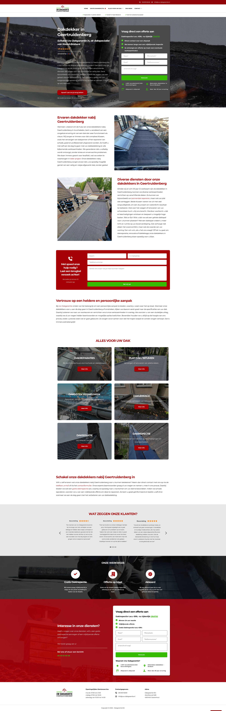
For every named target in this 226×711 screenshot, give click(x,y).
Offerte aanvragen (151, 8)
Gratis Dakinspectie (97, 8)
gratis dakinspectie (80, 489)
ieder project (75, 159)
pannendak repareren (140, 198)
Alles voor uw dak (115, 8)
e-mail (66, 486)
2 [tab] (112, 547)
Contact (137, 8)
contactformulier (84, 486)
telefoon (59, 486)
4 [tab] (115, 547)
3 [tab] (113, 547)
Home (86, 8)
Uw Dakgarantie (65, 306)
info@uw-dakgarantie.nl (162, 2)
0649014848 (146, 2)
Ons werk (128, 8)
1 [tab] (110, 547)
